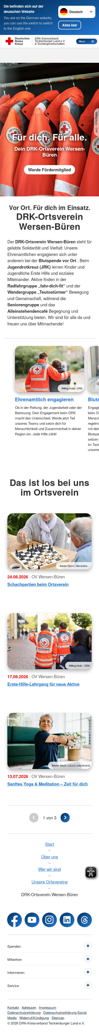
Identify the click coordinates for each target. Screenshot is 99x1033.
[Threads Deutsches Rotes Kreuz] (84, 919)
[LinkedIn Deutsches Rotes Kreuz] (67, 919)
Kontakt (13, 1007)
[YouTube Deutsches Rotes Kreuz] (32, 919)
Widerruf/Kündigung (34, 1017)
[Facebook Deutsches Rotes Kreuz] (14, 919)
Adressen (29, 1007)
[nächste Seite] (65, 817)
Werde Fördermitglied (49, 169)
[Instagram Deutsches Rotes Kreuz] (49, 919)
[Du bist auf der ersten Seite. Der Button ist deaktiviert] (33, 817)
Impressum (47, 1007)
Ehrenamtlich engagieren (44, 399)
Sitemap (58, 1017)
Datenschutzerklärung (24, 1012)
